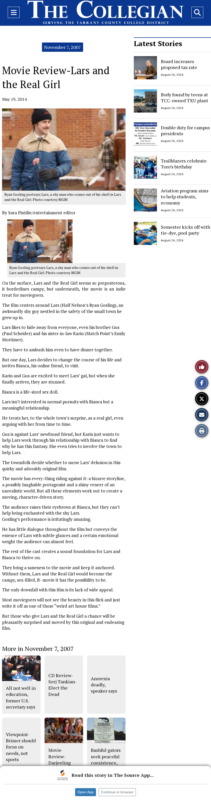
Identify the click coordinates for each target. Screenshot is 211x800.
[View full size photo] (40, 241)
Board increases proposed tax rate (179, 64)
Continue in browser (117, 792)
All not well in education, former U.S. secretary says (21, 697)
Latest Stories (158, 43)
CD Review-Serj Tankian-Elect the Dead (62, 684)
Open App (85, 792)
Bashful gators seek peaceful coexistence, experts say (106, 759)
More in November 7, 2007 (38, 648)
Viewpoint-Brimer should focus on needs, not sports (21, 746)
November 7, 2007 (62, 47)
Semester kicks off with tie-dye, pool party (185, 230)
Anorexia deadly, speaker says (104, 684)
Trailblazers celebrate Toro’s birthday (184, 163)
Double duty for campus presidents (185, 130)
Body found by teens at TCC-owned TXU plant (184, 97)
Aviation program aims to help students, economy (184, 197)
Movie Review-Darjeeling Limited (59, 759)
